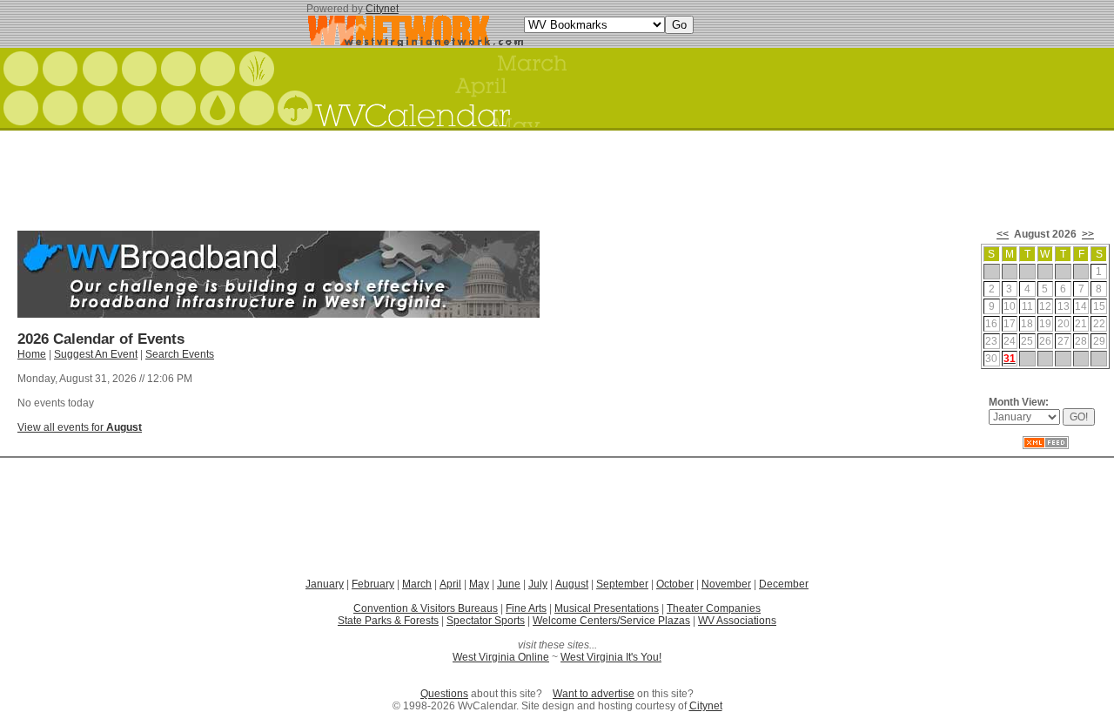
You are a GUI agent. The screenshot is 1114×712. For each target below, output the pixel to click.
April (450, 584)
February (373, 584)
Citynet (382, 9)
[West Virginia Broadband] (278, 314)
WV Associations (737, 621)
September (622, 584)
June (508, 584)
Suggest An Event (96, 354)
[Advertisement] (557, 174)
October (675, 584)
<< (1003, 234)
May (479, 584)
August (571, 584)
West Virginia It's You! (610, 657)
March (417, 584)
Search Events (179, 354)
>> (1088, 234)
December (784, 584)
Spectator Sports (485, 621)
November (726, 584)
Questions (444, 694)
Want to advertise (593, 694)
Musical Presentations (606, 608)
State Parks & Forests (388, 621)
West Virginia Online (501, 657)
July (537, 584)
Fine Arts (526, 608)
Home (31, 354)
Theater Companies (714, 608)
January (324, 584)
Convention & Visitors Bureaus (425, 608)
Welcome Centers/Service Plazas (611, 621)
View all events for (79, 427)
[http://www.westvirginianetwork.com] (415, 43)
